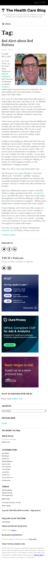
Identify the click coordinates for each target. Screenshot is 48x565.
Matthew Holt (17, 398)
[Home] (23, 10)
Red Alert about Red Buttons (17, 42)
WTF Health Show (7, 495)
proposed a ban (7, 230)
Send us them (33, 539)
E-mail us (13, 530)
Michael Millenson (7, 461)
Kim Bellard (5, 453)
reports (21, 173)
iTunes (4, 505)
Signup (4, 423)
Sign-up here (35, 510)
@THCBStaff (6, 522)
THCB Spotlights (7, 490)
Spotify (8, 505)
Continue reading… (9, 234)
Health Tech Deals (7, 493)
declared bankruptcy (6, 75)
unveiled (5, 86)
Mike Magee (5, 456)
